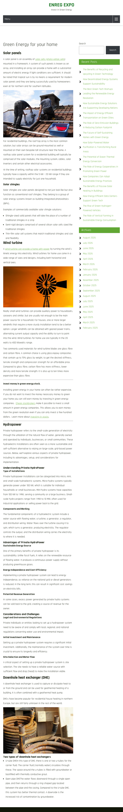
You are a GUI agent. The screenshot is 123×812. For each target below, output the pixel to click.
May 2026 (88, 253)
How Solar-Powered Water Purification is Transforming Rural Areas (99, 147)
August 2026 (89, 237)
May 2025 (88, 311)
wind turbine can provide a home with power (27, 248)
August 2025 (89, 296)
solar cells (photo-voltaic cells (50, 59)
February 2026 (90, 269)
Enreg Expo (61, 5)
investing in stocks (39, 416)
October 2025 (89, 285)
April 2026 (88, 258)
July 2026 (88, 243)
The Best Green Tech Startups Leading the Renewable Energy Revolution (98, 94)
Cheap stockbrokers (25, 403)
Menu (7, 19)
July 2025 (88, 301)
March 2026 (89, 264)
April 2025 (88, 317)
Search (82, 43)
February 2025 (90, 327)
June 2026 (88, 248)
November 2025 (91, 280)
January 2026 (90, 274)
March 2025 (89, 322)
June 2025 (88, 306)
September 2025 (91, 290)
